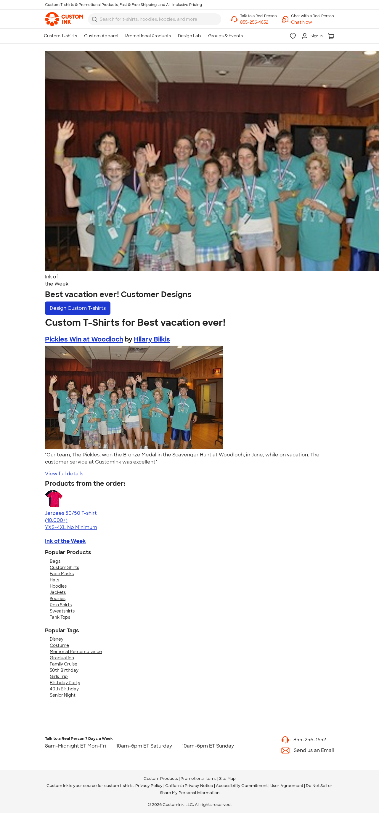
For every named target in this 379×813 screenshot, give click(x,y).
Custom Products (161, 778)
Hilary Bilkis (152, 339)
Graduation (62, 657)
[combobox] (154, 19)
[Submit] (94, 19)
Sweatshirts (62, 611)
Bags (55, 561)
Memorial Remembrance (76, 651)
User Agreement (286, 785)
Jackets (58, 592)
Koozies (57, 598)
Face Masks (62, 573)
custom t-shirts (119, 785)
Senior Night (63, 695)
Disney (56, 639)
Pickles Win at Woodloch (84, 339)
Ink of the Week (65, 541)
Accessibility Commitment (242, 785)
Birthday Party (65, 682)
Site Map (227, 778)
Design (78, 308)
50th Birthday (64, 670)
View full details (64, 474)
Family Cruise (63, 664)
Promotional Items (198, 778)
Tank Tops (60, 617)
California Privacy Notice (189, 785)
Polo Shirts (61, 604)
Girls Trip (59, 676)
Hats (54, 580)
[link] (64, 19)
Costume (59, 645)
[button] (312, 22)
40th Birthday (64, 689)
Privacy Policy (149, 785)
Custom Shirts (64, 567)
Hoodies (58, 586)
